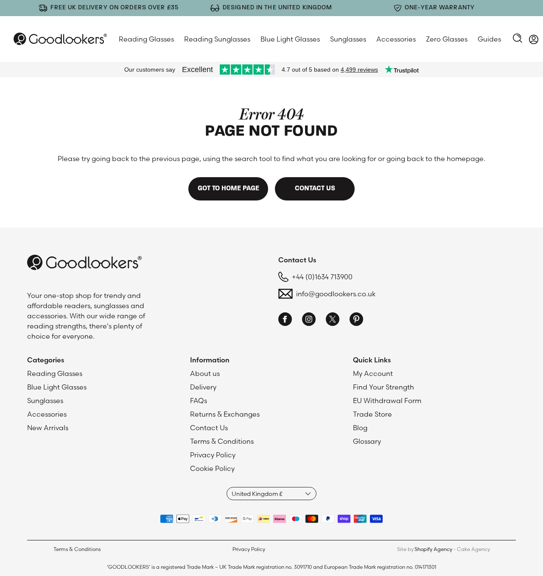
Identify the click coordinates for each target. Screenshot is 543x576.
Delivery (203, 387)
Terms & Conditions (222, 441)
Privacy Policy (212, 455)
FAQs (198, 400)
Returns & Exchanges (225, 414)
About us (205, 373)
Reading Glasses (146, 39)
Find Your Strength (383, 387)
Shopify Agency (433, 549)
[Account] (533, 40)
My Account (373, 373)
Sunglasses (348, 39)
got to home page (228, 188)
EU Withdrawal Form (387, 400)
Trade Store (372, 414)
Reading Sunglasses (217, 39)
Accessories (396, 39)
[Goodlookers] (60, 39)
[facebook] (285, 320)
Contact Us (209, 427)
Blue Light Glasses (290, 39)
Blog (360, 427)
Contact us (315, 188)
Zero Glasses (446, 39)
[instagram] (309, 320)
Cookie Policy (212, 468)
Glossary (367, 441)
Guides (489, 39)
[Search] (517, 39)
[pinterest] (356, 320)
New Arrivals (47, 427)
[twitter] (332, 320)
